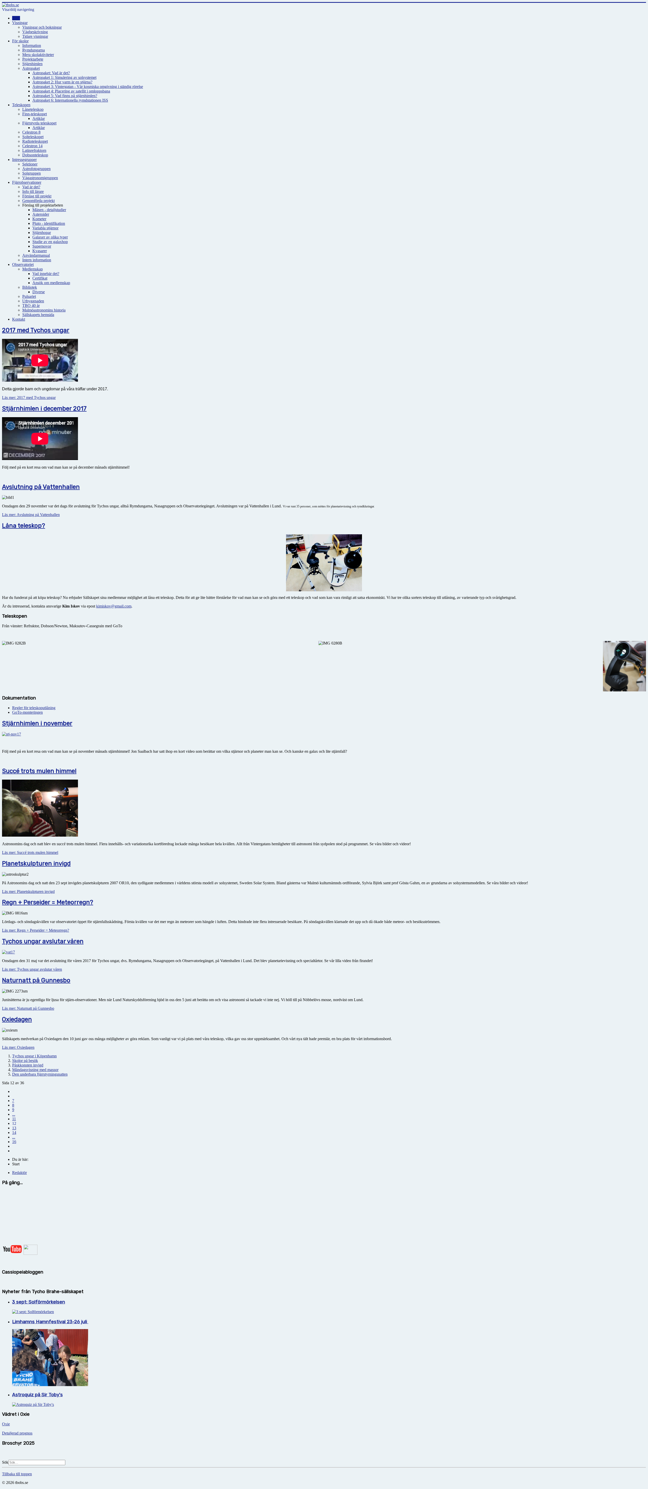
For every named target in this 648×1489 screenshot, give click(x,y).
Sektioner (29, 164)
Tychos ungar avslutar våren (43, 941)
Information (31, 45)
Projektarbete (32, 59)
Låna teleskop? (23, 525)
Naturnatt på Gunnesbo (36, 980)
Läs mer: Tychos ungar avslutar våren (32, 969)
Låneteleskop (33, 109)
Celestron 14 (32, 146)
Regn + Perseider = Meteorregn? (47, 902)
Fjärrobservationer (26, 182)
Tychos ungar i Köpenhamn (34, 1056)
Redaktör (19, 1172)
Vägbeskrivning (35, 32)
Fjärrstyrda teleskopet (39, 123)
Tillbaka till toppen (17, 1474)
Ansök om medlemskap (51, 283)
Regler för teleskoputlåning (33, 708)
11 (14, 1119)
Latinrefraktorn (34, 150)
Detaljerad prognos (17, 1433)
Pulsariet (29, 296)
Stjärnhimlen (32, 64)
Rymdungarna (33, 50)
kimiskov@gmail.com (113, 606)
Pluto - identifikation (48, 223)
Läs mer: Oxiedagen (18, 1047)
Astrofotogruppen (36, 169)
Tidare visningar (35, 36)
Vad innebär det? (45, 273)
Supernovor (41, 246)
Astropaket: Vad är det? (51, 73)
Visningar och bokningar (42, 27)
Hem (16, 18)
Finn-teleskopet (34, 114)
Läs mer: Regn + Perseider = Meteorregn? (35, 930)
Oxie (6, 1424)
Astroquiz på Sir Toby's (37, 1395)
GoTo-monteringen (27, 712)
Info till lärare (33, 191)
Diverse (38, 292)
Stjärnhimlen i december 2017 (44, 408)
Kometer (39, 219)
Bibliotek (29, 287)
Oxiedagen (17, 1019)
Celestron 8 (31, 132)
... (13, 1114)
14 (14, 1132)
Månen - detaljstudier (49, 210)
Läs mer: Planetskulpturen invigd (28, 891)
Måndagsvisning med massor (35, 1070)
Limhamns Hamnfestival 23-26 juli (50, 1322)
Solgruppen (31, 173)
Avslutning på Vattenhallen (41, 486)
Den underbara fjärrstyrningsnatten (40, 1074)
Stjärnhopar (41, 232)
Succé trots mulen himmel (39, 771)
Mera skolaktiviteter (38, 54)
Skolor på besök (25, 1060)
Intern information (36, 260)
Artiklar (38, 118)
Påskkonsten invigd (27, 1065)
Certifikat (39, 278)
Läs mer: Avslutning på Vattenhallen (31, 514)
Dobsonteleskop (35, 155)
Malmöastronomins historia (44, 310)
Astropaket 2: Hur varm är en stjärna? (62, 82)
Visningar (20, 23)
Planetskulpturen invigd (36, 863)
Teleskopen (21, 105)
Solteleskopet (33, 137)
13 (14, 1128)
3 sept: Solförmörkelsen (38, 1302)
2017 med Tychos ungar (35, 330)
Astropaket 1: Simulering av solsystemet (64, 77)
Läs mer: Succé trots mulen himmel (30, 852)
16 (14, 1141)
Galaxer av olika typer (50, 237)
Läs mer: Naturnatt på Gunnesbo (28, 1008)
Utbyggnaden (33, 301)
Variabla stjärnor (45, 228)
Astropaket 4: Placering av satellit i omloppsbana (71, 91)
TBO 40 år (31, 305)
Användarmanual (36, 255)
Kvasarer (39, 251)
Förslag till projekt (36, 196)
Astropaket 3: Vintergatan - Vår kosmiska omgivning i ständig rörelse (87, 86)
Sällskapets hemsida (38, 314)
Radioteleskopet (35, 141)
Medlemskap (32, 269)
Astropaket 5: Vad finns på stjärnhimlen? (64, 96)
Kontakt (18, 319)
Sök (5, 1462)
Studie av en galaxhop (50, 242)
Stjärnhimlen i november (37, 723)
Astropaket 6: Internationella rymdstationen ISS (70, 100)
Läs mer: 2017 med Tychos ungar (29, 397)
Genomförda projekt (38, 200)
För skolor (20, 41)
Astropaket (31, 68)
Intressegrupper (24, 159)
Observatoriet (23, 264)
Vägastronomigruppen (40, 178)
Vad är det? (31, 187)
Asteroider (40, 214)
